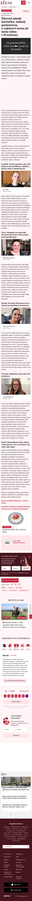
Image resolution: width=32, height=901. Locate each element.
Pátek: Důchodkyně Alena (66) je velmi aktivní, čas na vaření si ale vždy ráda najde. (15, 444)
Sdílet (25, 12)
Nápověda (19, 869)
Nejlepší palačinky (21, 838)
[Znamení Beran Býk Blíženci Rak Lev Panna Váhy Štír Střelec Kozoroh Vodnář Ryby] (16, 568)
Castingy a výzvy (20, 859)
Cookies (6, 869)
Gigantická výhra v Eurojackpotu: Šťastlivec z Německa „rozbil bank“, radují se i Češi (15, 805)
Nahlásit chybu (8, 877)
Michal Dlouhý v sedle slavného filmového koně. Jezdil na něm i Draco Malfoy (14, 624)
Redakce (18, 872)
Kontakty (18, 862)
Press (17, 857)
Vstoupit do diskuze (11, 580)
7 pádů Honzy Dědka (17, 832)
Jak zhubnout (6, 826)
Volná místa (7, 857)
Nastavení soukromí (19, 877)
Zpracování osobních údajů (20, 866)
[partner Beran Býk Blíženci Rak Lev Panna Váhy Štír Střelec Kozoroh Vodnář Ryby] (22, 729)
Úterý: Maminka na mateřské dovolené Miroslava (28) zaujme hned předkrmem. (14, 234)
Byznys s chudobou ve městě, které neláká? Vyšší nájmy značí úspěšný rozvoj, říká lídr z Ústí (15, 788)
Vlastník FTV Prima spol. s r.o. (8, 873)
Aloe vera (26, 834)
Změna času (15, 828)
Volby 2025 (25, 832)
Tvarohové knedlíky (11, 838)
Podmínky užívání (7, 866)
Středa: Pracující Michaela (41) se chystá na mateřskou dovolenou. (15, 304)
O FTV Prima (7, 854)
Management (19, 854)
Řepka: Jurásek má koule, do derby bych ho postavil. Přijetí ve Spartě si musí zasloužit (14, 797)
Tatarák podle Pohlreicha (17, 834)
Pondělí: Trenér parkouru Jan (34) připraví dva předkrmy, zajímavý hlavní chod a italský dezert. (15, 166)
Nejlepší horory (25, 826)
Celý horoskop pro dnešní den (15, 680)
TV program (8, 828)
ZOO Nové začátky (20, 830)
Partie (20, 828)
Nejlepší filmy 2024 (15, 826)
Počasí (25, 828)
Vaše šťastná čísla (24, 691)
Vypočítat (16, 735)
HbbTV (6, 862)
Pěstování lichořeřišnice (10, 836)
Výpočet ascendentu (22, 836)
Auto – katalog (7, 832)
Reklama (6, 859)
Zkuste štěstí (16, 702)
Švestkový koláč (16, 840)
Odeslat (26, 568)
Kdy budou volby (11, 830)
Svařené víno (6, 834)
